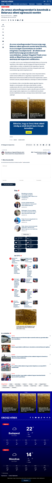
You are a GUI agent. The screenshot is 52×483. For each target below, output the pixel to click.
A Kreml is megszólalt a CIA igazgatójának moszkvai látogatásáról (17, 304)
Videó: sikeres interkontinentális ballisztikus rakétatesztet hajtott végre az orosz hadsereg (29, 228)
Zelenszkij (26, 385)
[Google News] (39, 417)
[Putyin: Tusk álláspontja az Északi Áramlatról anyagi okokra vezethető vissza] (35, 291)
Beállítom (29, 132)
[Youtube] (20, 242)
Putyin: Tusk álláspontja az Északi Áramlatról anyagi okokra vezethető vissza (29, 294)
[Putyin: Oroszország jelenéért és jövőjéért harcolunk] (17, 220)
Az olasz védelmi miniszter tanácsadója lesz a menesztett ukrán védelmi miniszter (29, 204)
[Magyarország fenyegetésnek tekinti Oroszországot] (35, 259)
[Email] (18, 20)
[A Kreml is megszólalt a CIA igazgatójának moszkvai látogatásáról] (23, 302)
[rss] (20, 250)
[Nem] (50, 479)
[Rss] (50, 417)
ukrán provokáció (6, 387)
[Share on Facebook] (8, 20)
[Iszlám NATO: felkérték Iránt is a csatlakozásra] (35, 280)
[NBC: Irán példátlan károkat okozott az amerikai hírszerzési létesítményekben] (35, 302)
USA (36, 384)
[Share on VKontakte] (13, 20)
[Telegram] (32, 246)
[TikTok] (41, 417)
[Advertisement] (28, 32)
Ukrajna (30, 384)
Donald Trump (33, 385)
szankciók (4, 385)
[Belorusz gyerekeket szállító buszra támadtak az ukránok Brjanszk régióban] (6, 348)
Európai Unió (18, 385)
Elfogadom (26, 480)
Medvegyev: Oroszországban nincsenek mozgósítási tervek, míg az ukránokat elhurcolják (29, 212)
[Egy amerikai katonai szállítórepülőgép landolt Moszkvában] (23, 259)
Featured (24, 384)
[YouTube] (36, 417)
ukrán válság (17, 384)
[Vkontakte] (20, 246)
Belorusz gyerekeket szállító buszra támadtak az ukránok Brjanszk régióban (31, 347)
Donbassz (46, 385)
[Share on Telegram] (15, 20)
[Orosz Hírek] (7, 1)
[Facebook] (20, 238)
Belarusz (7, 6)
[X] (32, 238)
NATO (40, 385)
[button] (42, 1)
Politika (3, 6)
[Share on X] (11, 20)
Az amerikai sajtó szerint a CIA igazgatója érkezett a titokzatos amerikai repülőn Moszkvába (29, 271)
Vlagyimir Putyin (43, 384)
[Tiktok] (32, 242)
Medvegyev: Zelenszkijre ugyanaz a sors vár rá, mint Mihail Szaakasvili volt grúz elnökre (17, 283)
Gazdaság (11, 385)
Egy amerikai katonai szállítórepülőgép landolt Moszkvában (16, 260)
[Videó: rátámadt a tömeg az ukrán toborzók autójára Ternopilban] (23, 291)
